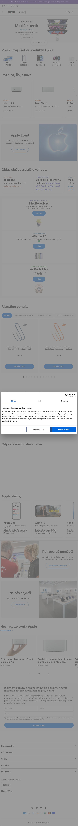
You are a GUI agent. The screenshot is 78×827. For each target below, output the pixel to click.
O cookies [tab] (64, 401)
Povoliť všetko (63, 429)
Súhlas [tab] (13, 401)
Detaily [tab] (39, 401)
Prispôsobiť (37, 429)
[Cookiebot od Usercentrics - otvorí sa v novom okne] (67, 395)
